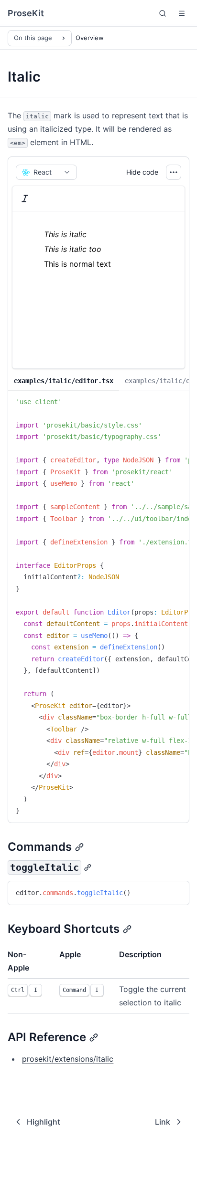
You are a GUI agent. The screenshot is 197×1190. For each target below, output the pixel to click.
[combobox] (46, 172)
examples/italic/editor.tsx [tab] (63, 381)
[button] (181, 13)
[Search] (162, 13)
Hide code (142, 172)
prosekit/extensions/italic (67, 1059)
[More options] (173, 172)
